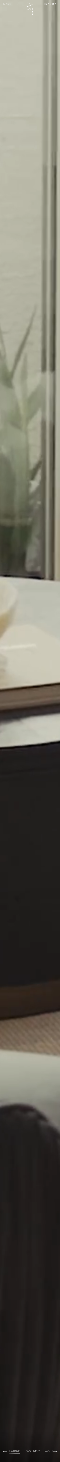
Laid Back (14, 1451)
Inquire (50, 4)
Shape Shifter (32, 1451)
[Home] (30, 8)
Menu (7, 4)
